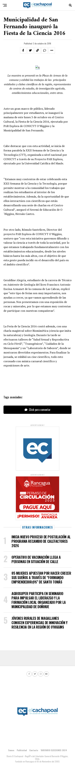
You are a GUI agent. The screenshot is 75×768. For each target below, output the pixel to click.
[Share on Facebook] (23, 50)
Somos (11, 750)
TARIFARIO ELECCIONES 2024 (53, 750)
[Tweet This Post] (30, 50)
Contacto (33, 750)
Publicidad (22, 750)
